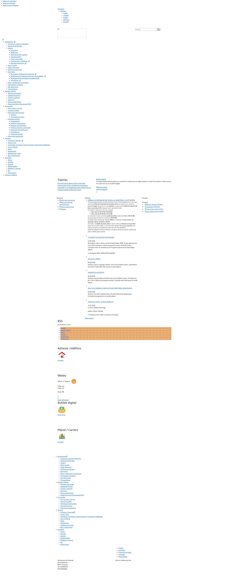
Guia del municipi (66, 506)
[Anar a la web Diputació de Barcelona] (143, 570)
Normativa (64, 472)
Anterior (99, 189)
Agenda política (65, 330)
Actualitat (61, 530)
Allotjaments (64, 523)
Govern (62, 463)
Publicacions (64, 337)
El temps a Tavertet (66, 512)
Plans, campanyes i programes (70, 474)
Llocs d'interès (65, 519)
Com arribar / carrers (67, 499)
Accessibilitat (122, 557)
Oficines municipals (67, 484)
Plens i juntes (64, 465)
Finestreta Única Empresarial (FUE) (72, 495)
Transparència (65, 480)
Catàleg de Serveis (66, 487)
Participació (64, 339)
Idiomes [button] (63, 11)
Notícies (63, 335)
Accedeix (61, 360)
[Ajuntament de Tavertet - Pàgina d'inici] (72, 33)
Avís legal (121, 555)
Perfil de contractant (67, 469)
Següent (105, 189)
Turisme (60, 510)
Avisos (62, 332)
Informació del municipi (68, 504)
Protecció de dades (124, 552)
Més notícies (89, 318)
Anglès (65, 18)
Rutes (62, 521)
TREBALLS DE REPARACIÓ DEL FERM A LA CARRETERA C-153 (108, 200)
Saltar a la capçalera (9, 1)
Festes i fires (64, 514)
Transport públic (66, 502)
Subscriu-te (61, 415)
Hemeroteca (64, 545)
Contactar (61, 9)
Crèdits (120, 548)
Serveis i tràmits (63, 482)
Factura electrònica (66, 493)
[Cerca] (158, 29)
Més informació (75, 190)
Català (65, 13)
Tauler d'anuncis (65, 467)
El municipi (61, 497)
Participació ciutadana (67, 476)
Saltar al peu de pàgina (10, 5)
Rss (61, 542)
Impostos (63, 491)
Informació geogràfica (68, 508)
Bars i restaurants (66, 527)
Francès (66, 22)
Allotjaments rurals (66, 525)
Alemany (66, 20)
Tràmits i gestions (66, 489)
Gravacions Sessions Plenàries (70, 459)
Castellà (66, 15)
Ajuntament (62, 456)
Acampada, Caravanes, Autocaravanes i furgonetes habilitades (81, 517)
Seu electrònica (65, 478)
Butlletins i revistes (66, 540)
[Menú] (3, 40)
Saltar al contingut (9, 3)
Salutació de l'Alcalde (67, 461)
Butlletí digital (65, 538)
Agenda (63, 328)
